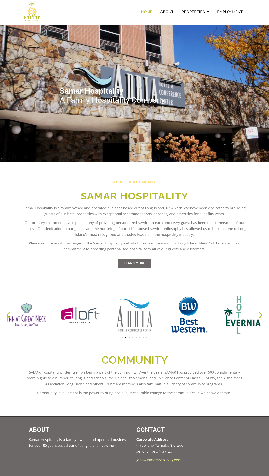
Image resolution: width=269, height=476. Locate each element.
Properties (193, 11)
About (167, 11)
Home (146, 11)
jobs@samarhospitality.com (159, 460)
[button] (8, 315)
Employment (230, 11)
